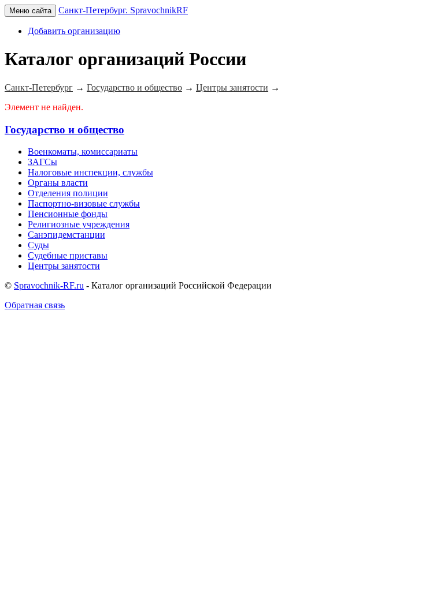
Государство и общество (64, 130)
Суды (38, 245)
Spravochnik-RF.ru (49, 285)
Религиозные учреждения (79, 224)
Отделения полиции (68, 193)
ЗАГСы (42, 162)
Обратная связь (35, 305)
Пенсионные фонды (68, 214)
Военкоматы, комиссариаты (83, 151)
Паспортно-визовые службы (84, 203)
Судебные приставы (68, 255)
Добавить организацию (74, 31)
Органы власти (58, 183)
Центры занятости (64, 266)
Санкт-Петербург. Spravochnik (123, 10)
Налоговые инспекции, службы (90, 172)
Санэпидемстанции (66, 235)
